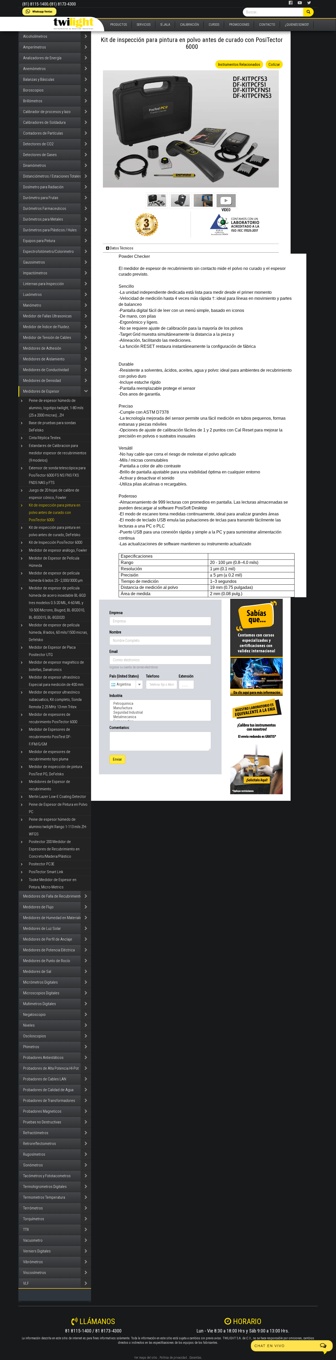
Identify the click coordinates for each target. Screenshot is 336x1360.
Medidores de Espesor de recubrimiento (49, 785)
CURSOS (214, 24)
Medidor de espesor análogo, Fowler (58, 550)
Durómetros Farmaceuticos (44, 208)
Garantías (195, 1357)
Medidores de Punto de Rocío (46, 960)
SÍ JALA (165, 24)
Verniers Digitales (37, 1251)
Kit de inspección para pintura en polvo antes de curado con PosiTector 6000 (54, 512)
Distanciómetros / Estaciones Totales (52, 176)
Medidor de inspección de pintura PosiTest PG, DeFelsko (55, 770)
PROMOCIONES (239, 24)
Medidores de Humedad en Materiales (53, 917)
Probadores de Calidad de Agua (48, 1089)
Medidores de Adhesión (42, 348)
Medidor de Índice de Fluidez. (46, 326)
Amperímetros (34, 47)
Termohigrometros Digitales (45, 1186)
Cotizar (274, 64)
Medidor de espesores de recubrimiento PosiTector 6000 (53, 718)
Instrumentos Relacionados (239, 64)
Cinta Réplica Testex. (45, 437)
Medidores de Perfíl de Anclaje (47, 939)
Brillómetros (32, 101)
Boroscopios (33, 90)
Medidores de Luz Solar (42, 928)
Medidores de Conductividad (46, 369)
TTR (26, 1229)
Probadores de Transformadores (49, 1100)
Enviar (117, 759)
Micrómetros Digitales (40, 982)
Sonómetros (33, 1165)
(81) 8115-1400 (35, 4)
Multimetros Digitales (39, 1003)
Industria (115, 696)
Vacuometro (33, 1240)
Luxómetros (32, 294)
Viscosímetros (34, 1272)
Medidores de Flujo (38, 907)
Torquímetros (33, 1219)
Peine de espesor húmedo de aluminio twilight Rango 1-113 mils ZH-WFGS (58, 826)
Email (113, 651)
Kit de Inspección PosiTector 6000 (55, 542)
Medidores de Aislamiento (44, 359)
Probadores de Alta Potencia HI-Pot (51, 1068)
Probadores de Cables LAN (44, 1079)
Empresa (116, 613)
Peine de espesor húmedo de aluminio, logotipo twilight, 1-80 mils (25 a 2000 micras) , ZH (56, 408)
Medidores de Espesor (41, 391)
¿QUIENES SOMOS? (297, 24)
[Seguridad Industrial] (160, 712)
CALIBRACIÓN (189, 24)
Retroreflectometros (39, 1143)
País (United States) (124, 676)
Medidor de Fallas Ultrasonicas (47, 316)
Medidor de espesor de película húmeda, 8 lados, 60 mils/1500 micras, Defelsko (58, 632)
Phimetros (31, 1046)
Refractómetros (35, 1132)
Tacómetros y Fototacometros (47, 1176)
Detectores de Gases (40, 154)
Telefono (152, 676)
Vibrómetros (33, 1262)
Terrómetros (33, 1208)
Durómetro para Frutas (40, 197)
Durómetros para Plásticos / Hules (50, 230)
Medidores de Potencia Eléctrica (49, 950)
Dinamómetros (34, 165)
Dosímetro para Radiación (43, 187)
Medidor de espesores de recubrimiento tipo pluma (49, 755)
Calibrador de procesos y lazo (47, 111)
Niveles (29, 1025)
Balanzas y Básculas (38, 79)
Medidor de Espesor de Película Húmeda (54, 562)
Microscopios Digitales (41, 993)
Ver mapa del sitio (145, 1357)
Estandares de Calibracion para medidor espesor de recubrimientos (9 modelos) (57, 453)
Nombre (115, 632)
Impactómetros (35, 273)
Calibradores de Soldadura (44, 122)
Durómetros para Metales (43, 219)
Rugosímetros (34, 1154)
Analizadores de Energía (42, 58)
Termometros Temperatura (44, 1197)
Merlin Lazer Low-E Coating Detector (57, 796)
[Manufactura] (160, 708)
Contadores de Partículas (43, 133)
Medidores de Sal (37, 971)
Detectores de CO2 (38, 144)
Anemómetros (34, 68)
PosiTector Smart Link (46, 872)
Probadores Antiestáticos (43, 1057)
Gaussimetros (34, 262)
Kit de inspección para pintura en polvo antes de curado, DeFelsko (54, 531)
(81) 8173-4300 (63, 4)
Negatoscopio (34, 1014)
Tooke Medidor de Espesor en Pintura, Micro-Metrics (52, 883)
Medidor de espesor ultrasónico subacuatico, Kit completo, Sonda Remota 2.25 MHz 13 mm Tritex (55, 699)
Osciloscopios (34, 1036)
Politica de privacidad (173, 1357)
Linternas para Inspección (43, 283)
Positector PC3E (41, 864)
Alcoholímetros (35, 36)
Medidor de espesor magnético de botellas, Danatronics (56, 666)
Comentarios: (119, 728)
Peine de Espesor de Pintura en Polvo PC (58, 808)
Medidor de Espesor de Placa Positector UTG (52, 651)
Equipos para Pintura (39, 240)
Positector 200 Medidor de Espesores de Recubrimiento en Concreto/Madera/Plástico (54, 849)
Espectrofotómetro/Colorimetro (48, 251)
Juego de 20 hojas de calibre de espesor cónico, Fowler (54, 494)
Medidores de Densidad (42, 380)
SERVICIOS (143, 24)
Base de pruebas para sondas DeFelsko (52, 426)
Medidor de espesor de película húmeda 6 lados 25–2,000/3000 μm (56, 577)
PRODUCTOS (118, 24)
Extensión (186, 676)
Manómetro (32, 305)
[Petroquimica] (160, 703)
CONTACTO (267, 24)
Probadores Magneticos (42, 1111)
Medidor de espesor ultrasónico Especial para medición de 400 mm (56, 681)
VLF (26, 1283)
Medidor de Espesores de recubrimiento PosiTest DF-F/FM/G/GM (50, 736)
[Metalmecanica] (160, 717)
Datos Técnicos (121, 248)
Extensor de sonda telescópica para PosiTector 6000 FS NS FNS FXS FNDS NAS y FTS (57, 475)
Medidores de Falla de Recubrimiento (52, 896)
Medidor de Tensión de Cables (47, 337)
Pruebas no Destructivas (42, 1122)
